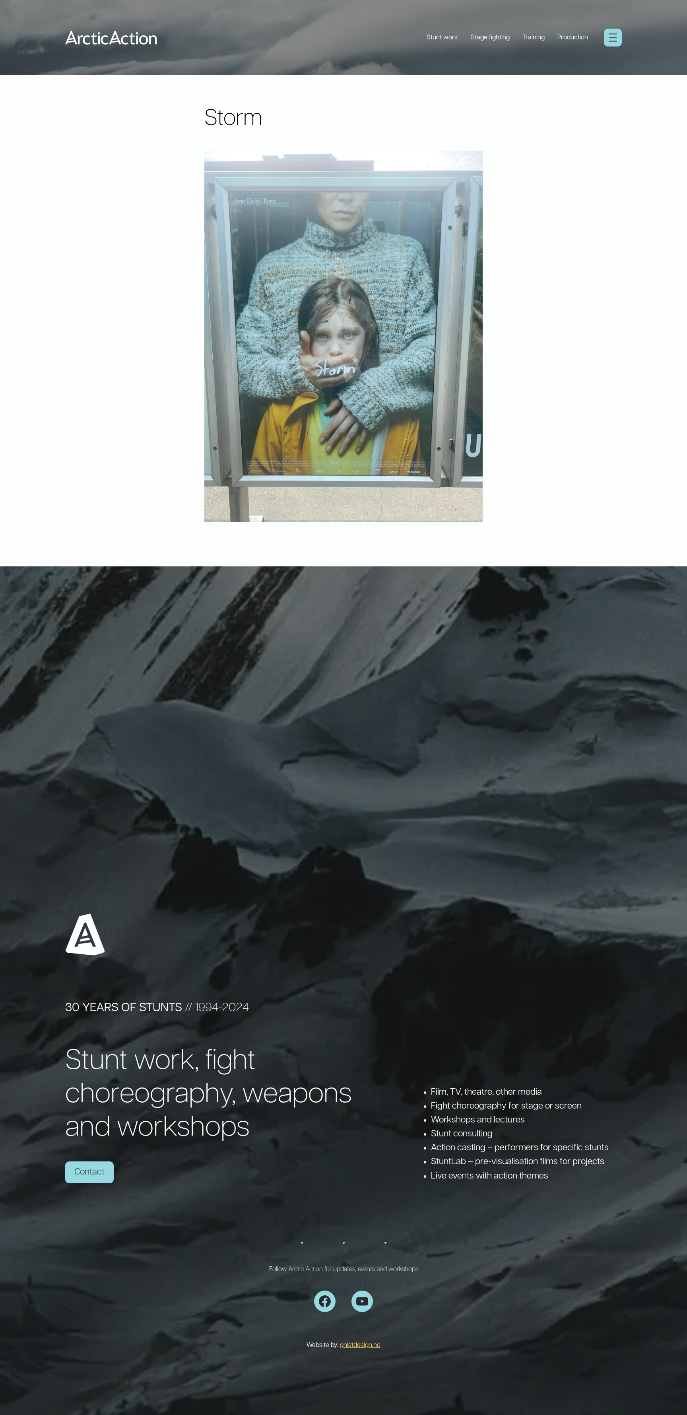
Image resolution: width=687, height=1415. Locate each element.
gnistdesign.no (360, 1345)
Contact (89, 1172)
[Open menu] (613, 38)
